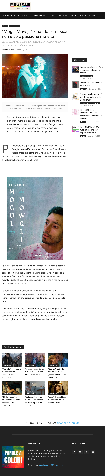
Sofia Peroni (9, 50)
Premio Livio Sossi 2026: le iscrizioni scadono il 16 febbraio (91, 70)
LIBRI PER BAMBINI (38, 15)
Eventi (83, 122)
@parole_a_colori (69, 423)
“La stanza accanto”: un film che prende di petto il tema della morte (35, 372)
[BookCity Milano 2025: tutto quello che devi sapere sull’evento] (75, 129)
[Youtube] (93, 452)
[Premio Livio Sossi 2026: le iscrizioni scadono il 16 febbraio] (75, 69)
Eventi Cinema (14, 26)
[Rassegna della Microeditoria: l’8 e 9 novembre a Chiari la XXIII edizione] (75, 112)
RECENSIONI (23, 15)
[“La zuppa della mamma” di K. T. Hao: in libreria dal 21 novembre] (75, 96)
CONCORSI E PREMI (65, 15)
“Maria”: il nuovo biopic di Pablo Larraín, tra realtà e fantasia (57, 400)
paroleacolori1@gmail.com (51, 465)
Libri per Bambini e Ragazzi (90, 103)
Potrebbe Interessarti (13, 347)
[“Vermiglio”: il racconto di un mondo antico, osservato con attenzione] (12, 360)
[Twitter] (86, 452)
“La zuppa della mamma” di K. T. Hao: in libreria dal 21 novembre (91, 97)
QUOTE (95, 15)
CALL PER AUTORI (82, 15)
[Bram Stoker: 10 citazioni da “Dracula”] (75, 84)
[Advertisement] (71, 6)
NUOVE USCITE (9, 15)
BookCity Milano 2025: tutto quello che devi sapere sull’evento (89, 130)
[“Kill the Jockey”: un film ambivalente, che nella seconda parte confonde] (12, 388)
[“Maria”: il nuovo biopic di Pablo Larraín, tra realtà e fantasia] (58, 388)
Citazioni (84, 89)
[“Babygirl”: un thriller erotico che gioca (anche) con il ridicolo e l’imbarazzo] (58, 360)
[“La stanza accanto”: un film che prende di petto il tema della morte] (35, 360)
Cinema (5, 26)
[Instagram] (80, 452)
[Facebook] (74, 452)
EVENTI (51, 15)
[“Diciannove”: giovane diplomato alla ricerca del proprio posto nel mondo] (35, 388)
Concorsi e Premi (86, 76)
